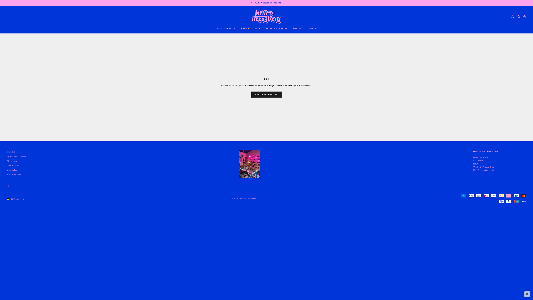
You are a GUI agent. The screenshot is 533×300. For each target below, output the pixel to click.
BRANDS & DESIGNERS (276, 28)
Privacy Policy (12, 161)
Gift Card (298, 28)
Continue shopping (266, 94)
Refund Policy (12, 170)
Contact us (11, 152)
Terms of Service (13, 165)
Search (312, 28)
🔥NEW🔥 (245, 28)
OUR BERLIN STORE (226, 28)
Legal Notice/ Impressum (16, 156)
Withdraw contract (14, 175)
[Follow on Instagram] (8, 186)
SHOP (257, 28)
